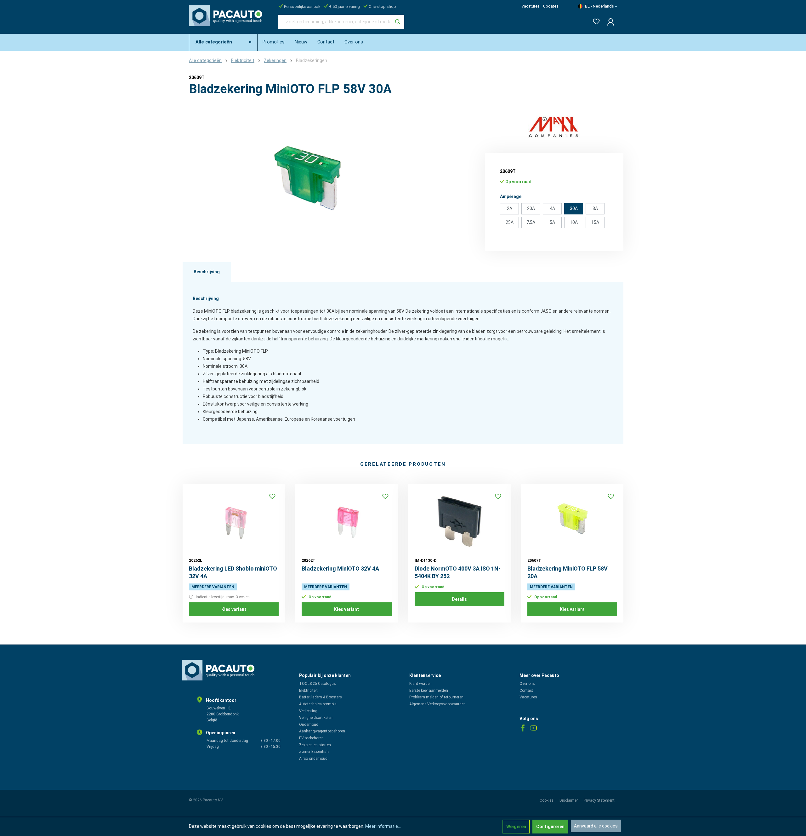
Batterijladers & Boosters (320, 697)
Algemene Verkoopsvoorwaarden (437, 704)
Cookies (547, 800)
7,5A (530, 222)
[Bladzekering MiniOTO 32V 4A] (346, 521)
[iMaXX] (554, 127)
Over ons (527, 683)
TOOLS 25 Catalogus (317, 683)
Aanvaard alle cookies (596, 825)
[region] (308, 183)
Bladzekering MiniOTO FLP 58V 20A (567, 572)
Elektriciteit (308, 690)
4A (552, 208)
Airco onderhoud (313, 758)
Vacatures (530, 6)
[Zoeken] (397, 22)
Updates (551, 6)
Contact (526, 690)
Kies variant (233, 609)
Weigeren (516, 826)
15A (595, 222)
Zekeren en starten (315, 745)
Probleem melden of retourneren (436, 697)
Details (459, 599)
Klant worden (420, 683)
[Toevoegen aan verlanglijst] (272, 496)
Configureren (550, 826)
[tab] (207, 272)
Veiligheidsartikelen (315, 717)
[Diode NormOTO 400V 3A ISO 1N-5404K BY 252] (459, 521)
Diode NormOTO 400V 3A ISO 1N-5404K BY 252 (458, 572)
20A (531, 208)
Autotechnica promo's (318, 704)
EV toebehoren (311, 738)
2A (509, 208)
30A (574, 208)
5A (552, 222)
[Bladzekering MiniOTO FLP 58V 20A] (572, 521)
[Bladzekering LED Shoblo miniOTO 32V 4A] (234, 521)
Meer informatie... (383, 826)
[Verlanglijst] (594, 20)
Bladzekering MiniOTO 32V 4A (340, 568)
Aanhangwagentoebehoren (322, 731)
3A (595, 208)
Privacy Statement (599, 800)
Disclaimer (569, 800)
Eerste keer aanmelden (428, 690)
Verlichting (308, 711)
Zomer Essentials (314, 751)
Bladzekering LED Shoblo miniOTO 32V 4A (233, 572)
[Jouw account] (609, 22)
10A (574, 222)
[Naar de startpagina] (227, 20)
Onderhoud (308, 724)
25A (510, 222)
